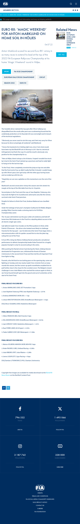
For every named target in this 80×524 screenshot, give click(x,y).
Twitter (8, 388)
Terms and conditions (40, 496)
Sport (6, 71)
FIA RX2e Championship (23, 71)
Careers (40, 508)
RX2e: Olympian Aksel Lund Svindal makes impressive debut (71, 39)
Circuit (42, 77)
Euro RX (23, 83)
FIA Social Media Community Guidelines (40, 499)
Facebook (4, 388)
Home (5, 15)
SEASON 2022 (9, 83)
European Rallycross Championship (19, 77)
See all (61, 54)
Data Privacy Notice (40, 502)
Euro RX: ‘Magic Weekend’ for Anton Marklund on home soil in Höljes (37, 15)
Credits (40, 493)
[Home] (16, 4)
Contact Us (40, 505)
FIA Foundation (40, 512)
